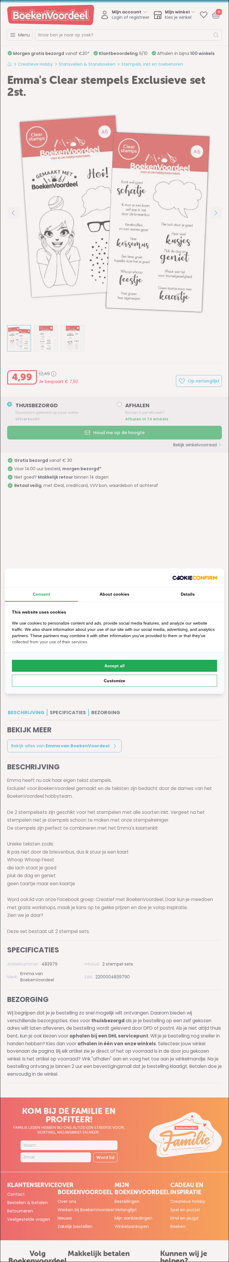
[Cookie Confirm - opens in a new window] (194, 578)
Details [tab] (188, 594)
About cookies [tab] (114, 594)
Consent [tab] (41, 594)
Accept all (114, 665)
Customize (114, 680)
